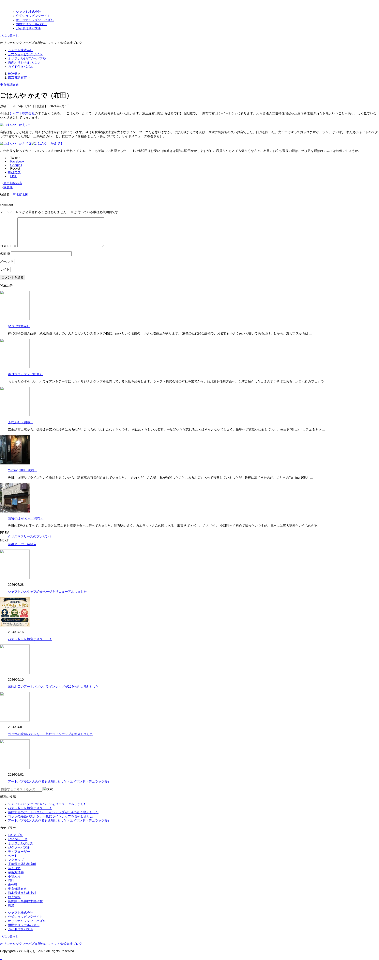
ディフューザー (19, 851)
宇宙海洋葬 (16, 872)
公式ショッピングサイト (33, 16)
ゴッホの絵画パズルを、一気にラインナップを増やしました (50, 734)
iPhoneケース (17, 839)
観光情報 (14, 897)
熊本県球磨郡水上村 (22, 893)
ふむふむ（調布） (20, 422)
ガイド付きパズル (28, 28)
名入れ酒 (14, 868)
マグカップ (16, 860)
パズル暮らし (9, 35)
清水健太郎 (20, 194)
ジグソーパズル (19, 847)
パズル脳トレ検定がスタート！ (30, 639)
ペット (12, 855)
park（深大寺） (19, 326)
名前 (5, 253)
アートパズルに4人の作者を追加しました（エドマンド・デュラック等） (59, 781)
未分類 (12, 884)
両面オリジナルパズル (31, 24)
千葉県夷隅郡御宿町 (22, 864)
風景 (11, 905)
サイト (4, 269)
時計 (11, 880)
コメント (8, 246)
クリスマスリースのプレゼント (30, 536)
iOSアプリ (15, 835)
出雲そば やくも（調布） (25, 518)
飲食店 (8, 187)
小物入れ (14, 876)
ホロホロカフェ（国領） (25, 374)
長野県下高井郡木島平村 (25, 901)
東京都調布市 (12, 183)
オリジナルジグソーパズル (35, 20)
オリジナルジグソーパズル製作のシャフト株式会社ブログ (41, 943)
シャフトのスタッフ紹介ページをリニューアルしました (47, 591)
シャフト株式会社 (28, 11)
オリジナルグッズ (20, 843)
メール (6, 261)
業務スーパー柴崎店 (22, 544)
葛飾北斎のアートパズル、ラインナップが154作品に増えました (53, 686)
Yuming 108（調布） (22, 470)
